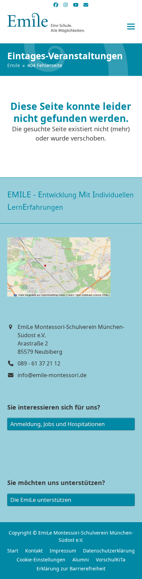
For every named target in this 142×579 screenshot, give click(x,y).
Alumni (80, 559)
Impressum (63, 550)
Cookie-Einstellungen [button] (41, 559)
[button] (131, 27)
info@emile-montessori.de (52, 375)
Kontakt (34, 550)
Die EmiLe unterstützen (40, 500)
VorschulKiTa (110, 559)
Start (12, 550)
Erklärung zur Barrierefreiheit (71, 568)
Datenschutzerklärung (109, 550)
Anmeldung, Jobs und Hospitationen (57, 424)
